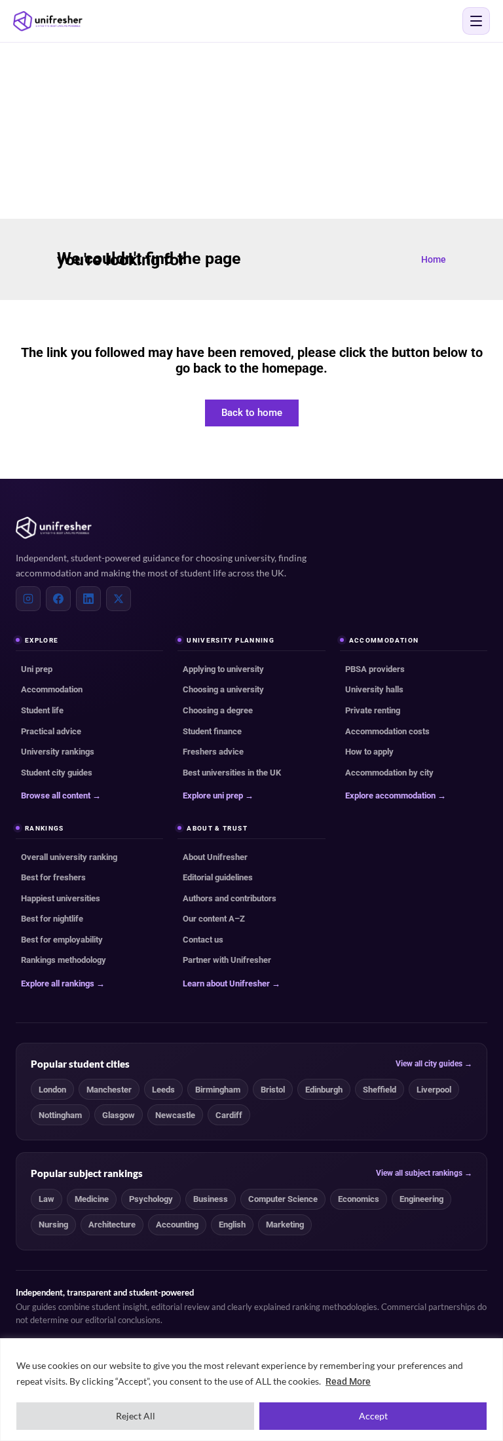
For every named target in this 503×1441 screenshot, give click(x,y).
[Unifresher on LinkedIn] (88, 598)
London (52, 1090)
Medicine (92, 1199)
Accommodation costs (387, 731)
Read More (348, 1381)
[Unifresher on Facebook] (58, 598)
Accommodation (52, 689)
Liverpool (434, 1090)
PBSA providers (375, 669)
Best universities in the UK (232, 772)
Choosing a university (223, 689)
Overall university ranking (69, 857)
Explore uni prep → (218, 795)
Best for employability (62, 940)
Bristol (273, 1090)
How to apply (369, 752)
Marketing (285, 1224)
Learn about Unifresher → (231, 983)
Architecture (112, 1224)
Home (433, 259)
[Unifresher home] (54, 528)
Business (210, 1199)
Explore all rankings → (63, 983)
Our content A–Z (214, 919)
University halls (374, 689)
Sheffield (379, 1090)
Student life (42, 710)
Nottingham (60, 1115)
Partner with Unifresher (227, 960)
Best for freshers (53, 877)
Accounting (177, 1224)
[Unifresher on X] (118, 598)
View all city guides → (434, 1063)
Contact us (203, 940)
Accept (373, 1415)
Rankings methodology (63, 960)
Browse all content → (61, 795)
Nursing (53, 1224)
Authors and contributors (229, 898)
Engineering (421, 1199)
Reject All (135, 1415)
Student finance (212, 731)
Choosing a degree (218, 710)
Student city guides (56, 772)
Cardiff (228, 1115)
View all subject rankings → (424, 1173)
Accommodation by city (389, 772)
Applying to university (223, 669)
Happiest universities (60, 898)
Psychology (151, 1199)
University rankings (57, 752)
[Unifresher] (48, 21)
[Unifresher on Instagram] (28, 598)
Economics (358, 1199)
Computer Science (283, 1199)
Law (46, 1199)
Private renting (372, 710)
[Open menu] (476, 21)
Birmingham (217, 1090)
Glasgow (118, 1115)
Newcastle (175, 1115)
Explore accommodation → (395, 795)
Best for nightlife (52, 919)
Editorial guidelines (218, 877)
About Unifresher (215, 857)
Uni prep (36, 669)
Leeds (163, 1090)
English (232, 1224)
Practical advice (51, 731)
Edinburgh (324, 1090)
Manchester (109, 1090)
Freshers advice (213, 752)
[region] (251, 1389)
